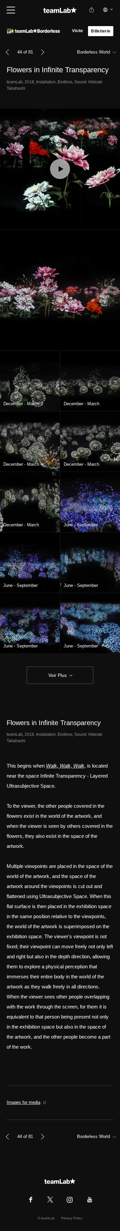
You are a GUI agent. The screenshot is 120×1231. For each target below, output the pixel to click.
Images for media (23, 1102)
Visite (77, 30)
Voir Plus (57, 675)
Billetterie (100, 31)
